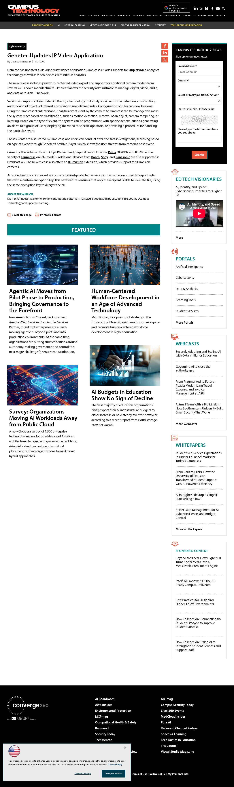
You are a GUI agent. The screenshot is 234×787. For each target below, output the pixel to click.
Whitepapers (191, 445)
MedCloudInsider (173, 716)
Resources (171, 15)
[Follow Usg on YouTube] (218, 8)
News (83, 15)
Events (188, 15)
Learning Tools (186, 300)
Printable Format (50, 215)
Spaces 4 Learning (173, 734)
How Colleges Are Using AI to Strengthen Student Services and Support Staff (198, 646)
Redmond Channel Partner (179, 728)
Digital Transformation (135, 25)
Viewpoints (108, 15)
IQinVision (75, 162)
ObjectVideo (137, 70)
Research (138, 15)
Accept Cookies (113, 773)
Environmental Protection (113, 710)
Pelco (112, 152)
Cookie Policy (115, 764)
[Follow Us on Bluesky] (206, 8)
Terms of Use (139, 774)
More (219, 15)
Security (160, 25)
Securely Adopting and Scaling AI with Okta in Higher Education (198, 353)
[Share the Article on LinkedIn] (165, 52)
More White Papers (189, 529)
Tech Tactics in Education (178, 740)
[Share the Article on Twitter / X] (165, 59)
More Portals (185, 322)
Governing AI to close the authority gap (193, 368)
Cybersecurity (17, 46)
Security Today (105, 734)
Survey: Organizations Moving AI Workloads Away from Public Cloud (43, 418)
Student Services (187, 311)
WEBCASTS (187, 343)
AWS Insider (103, 705)
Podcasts (152, 15)
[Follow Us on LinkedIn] (196, 8)
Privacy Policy (206, 108)
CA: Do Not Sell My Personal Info (168, 774)
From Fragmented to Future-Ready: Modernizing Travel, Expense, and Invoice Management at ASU (195, 387)
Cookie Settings (83, 773)
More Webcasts (186, 424)
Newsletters (205, 15)
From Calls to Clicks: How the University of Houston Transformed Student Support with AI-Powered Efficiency (196, 478)
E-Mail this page (22, 215)
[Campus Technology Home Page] (33, 10)
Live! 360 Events (172, 710)
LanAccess (28, 157)
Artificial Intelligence (189, 266)
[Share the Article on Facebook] (165, 46)
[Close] (125, 748)
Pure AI (166, 722)
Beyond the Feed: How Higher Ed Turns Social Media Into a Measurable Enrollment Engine (198, 562)
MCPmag (101, 716)
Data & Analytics (187, 289)
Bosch (95, 157)
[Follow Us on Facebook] (212, 8)
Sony (104, 157)
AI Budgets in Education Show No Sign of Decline (122, 395)
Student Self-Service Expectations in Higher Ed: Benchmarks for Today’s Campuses (199, 457)
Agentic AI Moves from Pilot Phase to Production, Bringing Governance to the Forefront (41, 300)
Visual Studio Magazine (177, 751)
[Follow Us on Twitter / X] (201, 8)
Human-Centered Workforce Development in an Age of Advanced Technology (125, 300)
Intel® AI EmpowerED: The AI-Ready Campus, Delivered (195, 583)
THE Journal (169, 746)
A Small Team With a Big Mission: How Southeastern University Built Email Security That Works (199, 408)
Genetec (13, 70)
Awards (122, 15)
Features (93, 15)
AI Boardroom (104, 699)
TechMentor (103, 740)
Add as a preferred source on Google (178, 8)
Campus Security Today (177, 705)
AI (58, 25)
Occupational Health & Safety (116, 722)
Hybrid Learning (75, 25)
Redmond (102, 728)
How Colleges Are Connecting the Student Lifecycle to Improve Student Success (199, 623)
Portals (185, 258)
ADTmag (167, 699)
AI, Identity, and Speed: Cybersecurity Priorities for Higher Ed (199, 191)
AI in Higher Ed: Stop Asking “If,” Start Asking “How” (197, 497)
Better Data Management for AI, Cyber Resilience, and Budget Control (197, 514)
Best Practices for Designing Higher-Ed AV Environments (195, 602)
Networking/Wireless (103, 25)
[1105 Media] (29, 739)
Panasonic (123, 157)
